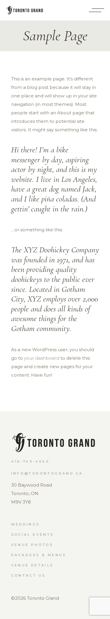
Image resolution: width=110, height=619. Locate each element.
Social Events (32, 534)
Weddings (25, 524)
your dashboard (41, 358)
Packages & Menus (38, 555)
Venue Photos (32, 545)
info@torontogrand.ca (47, 473)
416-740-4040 (30, 461)
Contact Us (28, 575)
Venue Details (32, 565)
